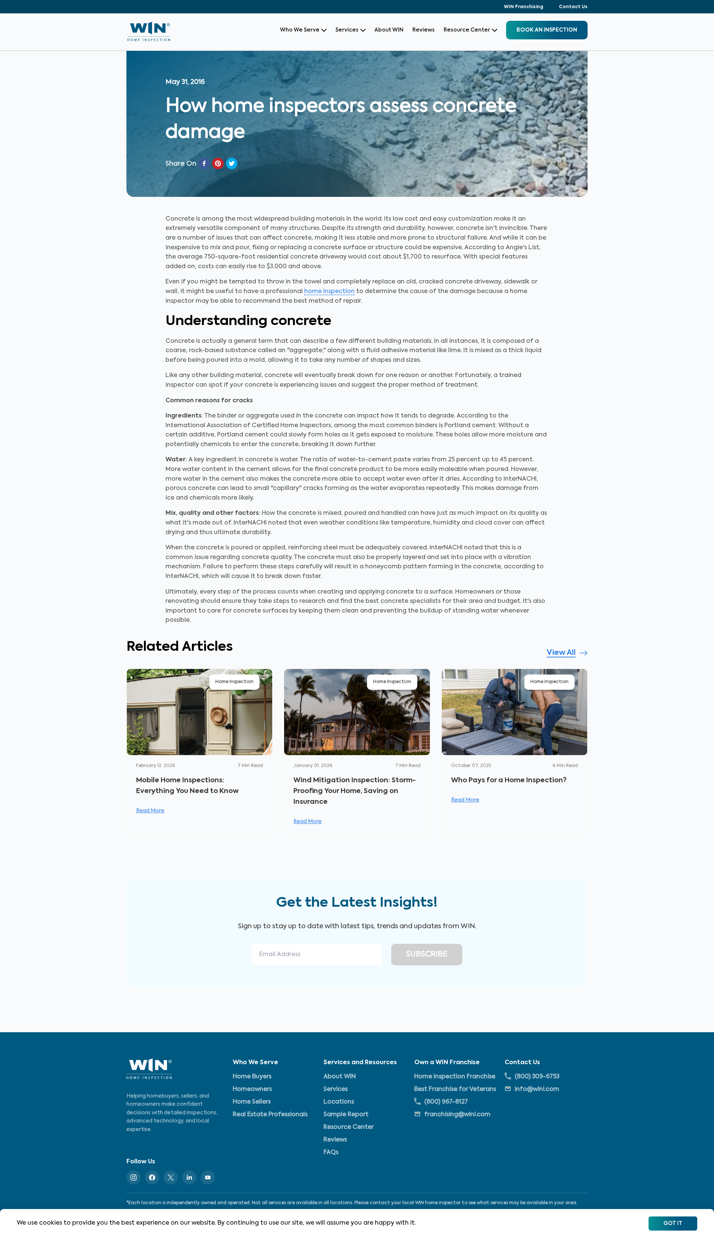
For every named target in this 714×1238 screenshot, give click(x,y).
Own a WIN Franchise (447, 1063)
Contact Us (573, 7)
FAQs (331, 1152)
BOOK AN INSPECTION (547, 30)
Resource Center (467, 30)
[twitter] (232, 163)
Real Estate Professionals (270, 1114)
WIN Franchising (523, 7)
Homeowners (252, 1089)
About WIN (388, 30)
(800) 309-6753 (537, 1076)
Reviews (423, 30)
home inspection (329, 292)
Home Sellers (252, 1102)
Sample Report (346, 1114)
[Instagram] (133, 1177)
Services (346, 30)
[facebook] (204, 163)
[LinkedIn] (189, 1177)
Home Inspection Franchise (454, 1076)
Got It (672, 1223)
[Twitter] (171, 1177)
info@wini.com (537, 1089)
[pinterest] (218, 163)
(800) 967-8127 (446, 1102)
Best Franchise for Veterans (455, 1089)
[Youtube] (208, 1177)
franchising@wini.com (457, 1114)
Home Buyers (252, 1076)
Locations (339, 1102)
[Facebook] (152, 1177)
